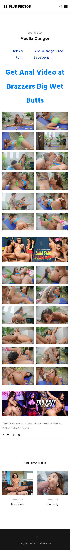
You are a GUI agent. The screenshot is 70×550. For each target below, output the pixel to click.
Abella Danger (17, 423)
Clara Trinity (52, 504)
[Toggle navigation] (65, 6)
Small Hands (21, 428)
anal (30, 423)
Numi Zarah (17, 504)
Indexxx (18, 51)
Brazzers (55, 423)
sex (11, 428)
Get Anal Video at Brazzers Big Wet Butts (35, 87)
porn (5, 428)
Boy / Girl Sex (35, 33)
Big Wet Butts (41, 423)
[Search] (61, 6)
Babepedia (41, 57)
